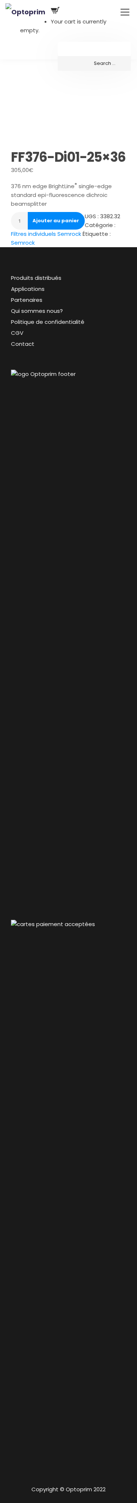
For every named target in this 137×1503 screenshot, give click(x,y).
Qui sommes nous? (37, 311)
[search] (94, 63)
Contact (22, 344)
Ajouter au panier (56, 220)
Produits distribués (36, 278)
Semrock (23, 242)
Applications (28, 289)
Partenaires (26, 300)
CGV (17, 333)
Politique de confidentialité (47, 322)
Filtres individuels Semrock (46, 234)
